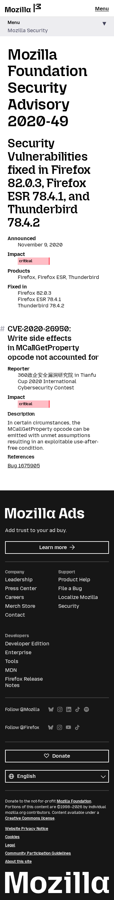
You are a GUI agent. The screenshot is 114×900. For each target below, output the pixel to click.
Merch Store (20, 606)
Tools (11, 661)
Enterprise (18, 652)
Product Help (74, 580)
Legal (10, 845)
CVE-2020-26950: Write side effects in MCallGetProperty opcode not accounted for (53, 343)
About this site (18, 861)
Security (68, 606)
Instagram (60, 709)
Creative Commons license (29, 818)
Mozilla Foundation (74, 801)
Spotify (86, 709)
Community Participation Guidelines (38, 853)
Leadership (19, 580)
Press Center (21, 588)
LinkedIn (69, 709)
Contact (15, 615)
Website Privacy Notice (26, 828)
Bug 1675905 (24, 466)
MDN (11, 670)
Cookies (12, 837)
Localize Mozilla (78, 597)
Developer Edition (27, 644)
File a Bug (70, 588)
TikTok (77, 709)
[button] (57, 26)
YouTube (68, 727)
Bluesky (51, 709)
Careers (14, 597)
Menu (102, 9)
